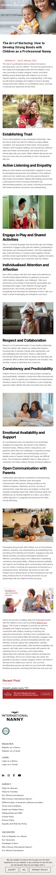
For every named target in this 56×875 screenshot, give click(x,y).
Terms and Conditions (11, 806)
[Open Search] (41, 4)
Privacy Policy (8, 820)
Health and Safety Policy (13, 809)
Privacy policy (40, 870)
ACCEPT (12, 870)
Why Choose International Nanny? (17, 799)
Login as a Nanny (9, 761)
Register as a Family (11, 751)
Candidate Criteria (10, 843)
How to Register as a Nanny (14, 836)
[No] (52, 866)
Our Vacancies (8, 840)
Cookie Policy (8, 817)
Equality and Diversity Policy (14, 824)
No (24, 870)
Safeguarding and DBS (12, 813)
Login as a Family (10, 764)
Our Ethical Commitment (13, 795)
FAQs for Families (10, 792)
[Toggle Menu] (52, 4)
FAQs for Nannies (10, 788)
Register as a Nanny (11, 747)
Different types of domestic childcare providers (22, 802)
